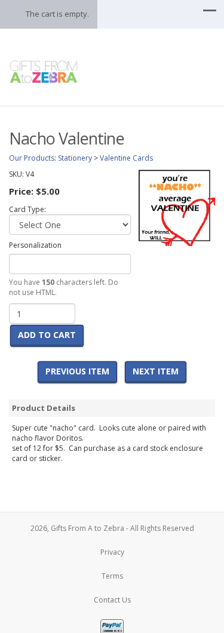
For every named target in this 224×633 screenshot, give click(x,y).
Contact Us (112, 600)
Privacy (112, 552)
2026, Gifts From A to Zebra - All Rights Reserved (112, 528)
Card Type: (27, 209)
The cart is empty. (57, 13)
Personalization (35, 245)
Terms (112, 576)
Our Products (31, 158)
